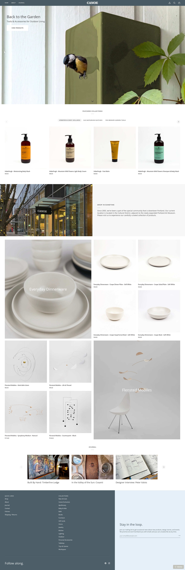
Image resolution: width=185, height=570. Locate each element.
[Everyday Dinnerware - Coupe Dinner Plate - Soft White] (115, 261)
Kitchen (61, 530)
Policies (7, 511)
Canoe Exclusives (64, 502)
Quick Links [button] (9, 496)
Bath (60, 511)
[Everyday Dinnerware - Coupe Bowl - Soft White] (159, 311)
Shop (6, 499)
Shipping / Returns (11, 515)
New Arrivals (63, 499)
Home (61, 524)
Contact (7, 508)
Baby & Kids (63, 508)
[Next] (178, 122)
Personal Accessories (65, 540)
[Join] (178, 535)
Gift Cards (62, 521)
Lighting (61, 534)
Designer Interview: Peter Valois (131, 482)
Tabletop (61, 543)
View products (17, 28)
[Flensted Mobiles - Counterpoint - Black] (70, 412)
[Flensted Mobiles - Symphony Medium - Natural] (26, 412)
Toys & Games (63, 546)
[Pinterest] (105, 563)
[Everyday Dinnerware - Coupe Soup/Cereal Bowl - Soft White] (115, 311)
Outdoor (61, 537)
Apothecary (62, 505)
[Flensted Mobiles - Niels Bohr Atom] (26, 362)
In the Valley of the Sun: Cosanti (87, 482)
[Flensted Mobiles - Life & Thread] (70, 362)
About (7, 502)
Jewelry (61, 527)
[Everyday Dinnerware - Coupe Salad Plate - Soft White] (159, 261)
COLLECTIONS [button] (63, 496)
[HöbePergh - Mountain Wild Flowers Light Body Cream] (70, 148)
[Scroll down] (92, 101)
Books (61, 515)
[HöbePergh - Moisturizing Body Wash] (26, 148)
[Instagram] (109, 563)
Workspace (62, 549)
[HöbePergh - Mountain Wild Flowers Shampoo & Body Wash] (159, 148)
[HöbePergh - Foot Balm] (115, 148)
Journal (7, 505)
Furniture (62, 518)
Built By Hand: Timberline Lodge (43, 482)
